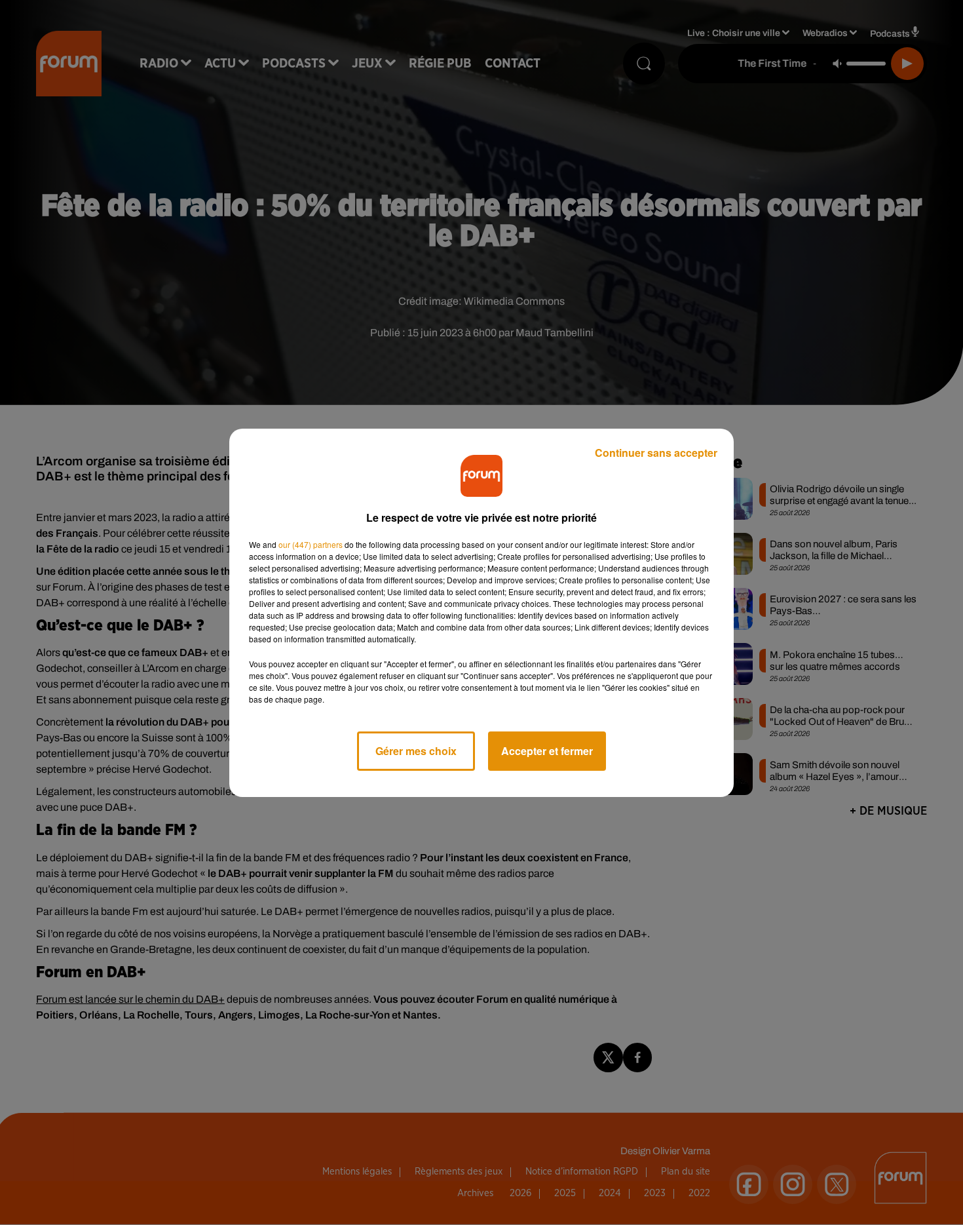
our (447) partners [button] (310, 544)
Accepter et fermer (547, 750)
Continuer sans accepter (656, 452)
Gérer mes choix (416, 750)
